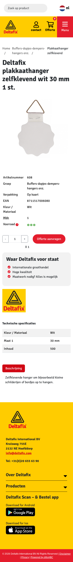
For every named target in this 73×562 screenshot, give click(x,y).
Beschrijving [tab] (13, 368)
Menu (65, 30)
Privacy (25, 557)
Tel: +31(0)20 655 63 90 (22, 461)
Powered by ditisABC (42, 557)
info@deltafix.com (19, 453)
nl (67, 7)
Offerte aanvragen (49, 239)
